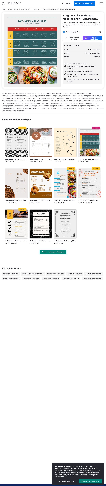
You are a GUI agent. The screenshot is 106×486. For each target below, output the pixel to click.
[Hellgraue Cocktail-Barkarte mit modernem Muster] (65, 142)
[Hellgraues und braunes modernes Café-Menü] (41, 142)
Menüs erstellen (13, 9)
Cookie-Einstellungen (66, 481)
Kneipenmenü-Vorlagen (31, 278)
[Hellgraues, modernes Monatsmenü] (65, 183)
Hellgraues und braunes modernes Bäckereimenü (41, 200)
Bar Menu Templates (75, 273)
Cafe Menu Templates (10, 273)
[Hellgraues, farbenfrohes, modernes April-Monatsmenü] (89, 142)
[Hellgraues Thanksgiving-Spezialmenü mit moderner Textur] (89, 183)
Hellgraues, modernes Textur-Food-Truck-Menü (16, 241)
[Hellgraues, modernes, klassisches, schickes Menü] (65, 224)
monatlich (36, 9)
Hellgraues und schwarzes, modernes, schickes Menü (41, 241)
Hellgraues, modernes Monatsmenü (65, 200)
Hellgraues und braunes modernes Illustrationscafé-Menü (16, 200)
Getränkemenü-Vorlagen (55, 273)
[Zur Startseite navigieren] (11, 3)
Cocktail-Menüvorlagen (94, 273)
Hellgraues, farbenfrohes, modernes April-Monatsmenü (89, 159)
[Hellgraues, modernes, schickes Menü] (16, 142)
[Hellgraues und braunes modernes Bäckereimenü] (41, 183)
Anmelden (66, 3)
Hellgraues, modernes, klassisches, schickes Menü (65, 241)
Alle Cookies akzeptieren (90, 481)
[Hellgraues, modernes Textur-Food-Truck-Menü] (16, 224)
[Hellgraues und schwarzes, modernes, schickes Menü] (41, 224)
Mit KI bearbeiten (94, 38)
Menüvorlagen (25, 9)
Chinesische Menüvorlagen (92, 278)
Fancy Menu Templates (11, 278)
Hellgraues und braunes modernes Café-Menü (41, 159)
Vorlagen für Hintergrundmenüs (33, 273)
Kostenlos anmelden (84, 3)
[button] (72, 38)
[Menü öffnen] (101, 3)
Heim (3, 9)
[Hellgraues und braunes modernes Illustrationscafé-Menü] (16, 183)
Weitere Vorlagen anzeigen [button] (53, 252)
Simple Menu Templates (51, 278)
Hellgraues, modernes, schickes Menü (16, 159)
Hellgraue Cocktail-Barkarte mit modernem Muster (65, 159)
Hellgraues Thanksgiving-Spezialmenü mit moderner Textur (89, 200)
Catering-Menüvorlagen (71, 278)
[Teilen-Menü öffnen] (99, 32)
